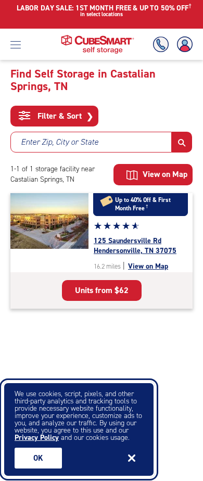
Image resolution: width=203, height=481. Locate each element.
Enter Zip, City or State (59, 141)
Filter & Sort (64, 116)
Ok (38, 458)
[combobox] (91, 142)
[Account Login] (183, 44)
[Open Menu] (15, 44)
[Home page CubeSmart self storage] (97, 38)
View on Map (148, 266)
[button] (182, 142)
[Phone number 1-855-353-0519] (163, 44)
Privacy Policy (37, 437)
